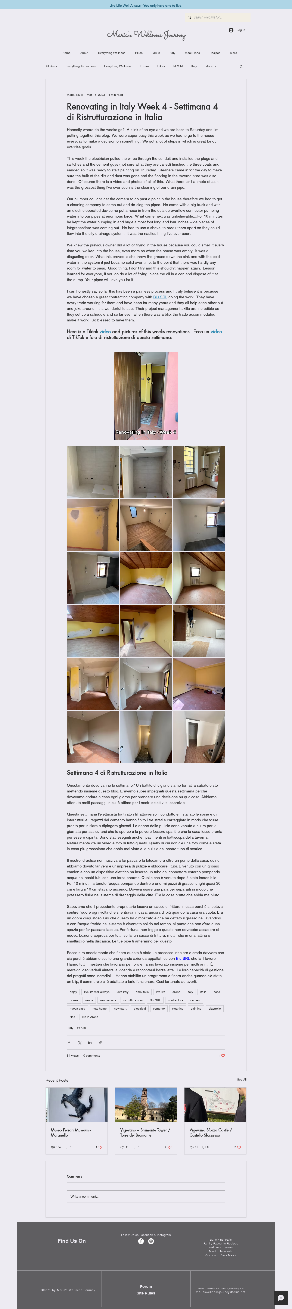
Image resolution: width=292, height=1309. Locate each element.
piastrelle (215, 1008)
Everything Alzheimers (80, 66)
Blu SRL (155, 1000)
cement (195, 1000)
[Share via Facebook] (69, 1042)
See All (241, 1079)
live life (160, 992)
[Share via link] (100, 1042)
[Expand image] (93, 472)
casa (217, 992)
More (208, 66)
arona (176, 992)
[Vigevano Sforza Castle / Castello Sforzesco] (215, 1105)
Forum (144, 66)
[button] (241, 66)
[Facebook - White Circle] (141, 1241)
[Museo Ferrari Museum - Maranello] (77, 1105)
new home (100, 1008)
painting (196, 1008)
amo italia (142, 992)
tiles (72, 1017)
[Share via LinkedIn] (90, 1042)
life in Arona (90, 1017)
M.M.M (178, 66)
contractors (175, 1000)
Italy (194, 66)
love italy (122, 992)
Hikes (161, 66)
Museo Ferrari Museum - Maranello (71, 1132)
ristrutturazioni (133, 1000)
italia (203, 992)
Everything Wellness (117, 66)
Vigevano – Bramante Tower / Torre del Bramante (145, 1132)
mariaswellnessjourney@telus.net (220, 1292)
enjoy (73, 992)
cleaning (177, 1008)
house (74, 1000)
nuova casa (77, 1008)
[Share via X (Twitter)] (79, 1042)
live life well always (96, 992)
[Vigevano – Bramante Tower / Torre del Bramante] (146, 1105)
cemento (159, 1008)
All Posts (51, 66)
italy (190, 992)
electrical (140, 1008)
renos (89, 1000)
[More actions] (222, 94)
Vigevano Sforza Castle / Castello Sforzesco (211, 1132)
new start (120, 1008)
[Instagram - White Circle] (151, 1241)
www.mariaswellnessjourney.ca (221, 1288)
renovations (108, 1000)
